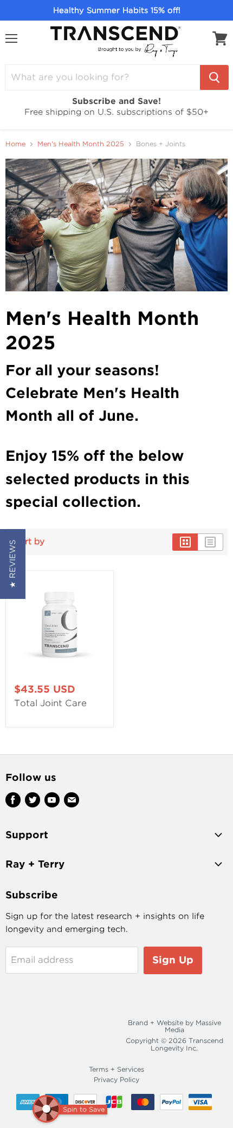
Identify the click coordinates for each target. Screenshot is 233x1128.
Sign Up (172, 960)
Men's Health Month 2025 (80, 144)
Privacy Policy (116, 1079)
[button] (12, 564)
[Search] (214, 77)
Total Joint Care (50, 703)
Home (15, 144)
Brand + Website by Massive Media (174, 1026)
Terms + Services (116, 1069)
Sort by (29, 541)
